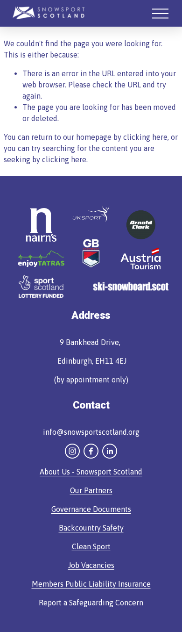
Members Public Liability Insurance (91, 584)
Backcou (73, 528)
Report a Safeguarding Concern (91, 602)
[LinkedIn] (109, 451)
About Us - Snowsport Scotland (91, 471)
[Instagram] (72, 451)
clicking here (145, 137)
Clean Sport (91, 546)
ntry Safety (105, 528)
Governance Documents (91, 509)
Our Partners (91, 490)
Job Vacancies (91, 565)
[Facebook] (91, 451)
